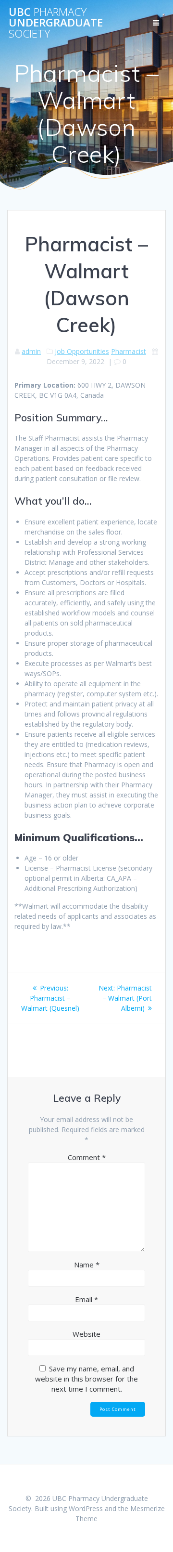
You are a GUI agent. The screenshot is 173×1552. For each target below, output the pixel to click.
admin (31, 351)
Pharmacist (128, 351)
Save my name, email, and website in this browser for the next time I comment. (86, 1379)
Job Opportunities (82, 351)
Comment (87, 1157)
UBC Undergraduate (56, 23)
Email (86, 1299)
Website (86, 1334)
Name (86, 1264)
